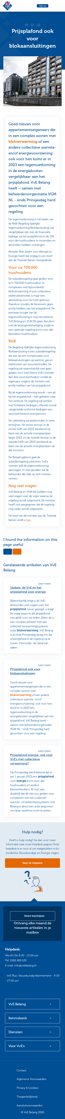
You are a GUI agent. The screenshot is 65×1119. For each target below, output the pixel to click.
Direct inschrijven (34, 916)
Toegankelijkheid (27, 1096)
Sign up (42, 6)
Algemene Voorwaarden (31, 1079)
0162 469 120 (18, 960)
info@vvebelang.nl (25, 965)
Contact (21, 1070)
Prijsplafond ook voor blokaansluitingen (25, 671)
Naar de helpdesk (32, 863)
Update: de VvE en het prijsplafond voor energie (28, 590)
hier (28, 520)
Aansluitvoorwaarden (30, 1105)
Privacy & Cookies (27, 1087)
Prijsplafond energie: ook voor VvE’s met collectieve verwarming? (31, 759)
